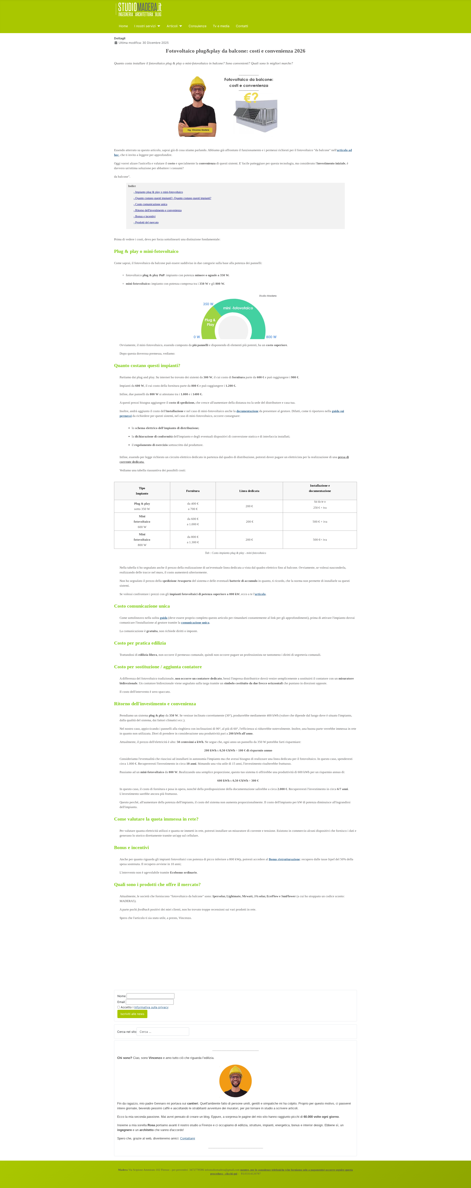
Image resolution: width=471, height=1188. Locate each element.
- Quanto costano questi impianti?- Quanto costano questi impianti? (172, 198)
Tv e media (221, 26)
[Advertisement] (145, 957)
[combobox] (163, 1031)
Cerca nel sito (127, 1032)
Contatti (242, 26)
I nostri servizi (145, 26)
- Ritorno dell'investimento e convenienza (158, 210)
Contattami (187, 1138)
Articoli (172, 26)
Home (123, 26)
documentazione (247, 411)
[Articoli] (180, 26)
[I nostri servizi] (158, 26)
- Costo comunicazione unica (150, 204)
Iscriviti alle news (132, 1014)
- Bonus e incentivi (144, 216)
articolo (260, 594)
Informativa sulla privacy (151, 1007)
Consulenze (197, 26)
